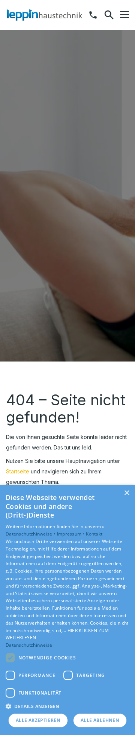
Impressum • (71, 534)
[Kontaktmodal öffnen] (93, 15)
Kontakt (94, 534)
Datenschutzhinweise (29, 645)
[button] (124, 14)
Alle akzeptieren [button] (38, 720)
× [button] (126, 493)
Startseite (17, 471)
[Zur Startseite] (44, 15)
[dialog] (67, 610)
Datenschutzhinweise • (31, 534)
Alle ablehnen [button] (100, 720)
